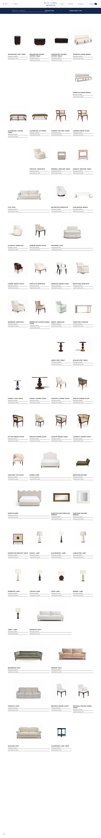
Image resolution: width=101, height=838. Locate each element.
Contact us (81, 4)
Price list (70, 4)
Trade (61, 4)
